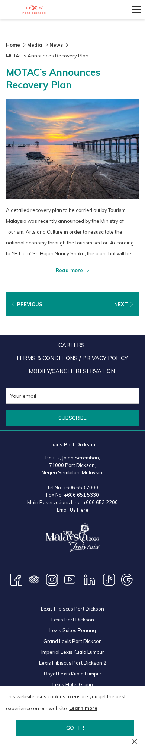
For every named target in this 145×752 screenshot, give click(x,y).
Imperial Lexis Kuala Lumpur (72, 652)
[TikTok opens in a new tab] (109, 579)
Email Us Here (72, 510)
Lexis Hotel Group (72, 684)
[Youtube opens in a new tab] (70, 579)
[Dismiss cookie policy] (134, 741)
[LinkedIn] (89, 579)
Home (13, 45)
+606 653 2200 (100, 502)
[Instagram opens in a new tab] (52, 579)
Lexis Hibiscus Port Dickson (72, 609)
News (56, 45)
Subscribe (72, 418)
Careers (71, 345)
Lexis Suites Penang (72, 630)
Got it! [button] (75, 727)
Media (34, 45)
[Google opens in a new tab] (127, 579)
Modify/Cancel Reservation (72, 371)
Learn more (83, 708)
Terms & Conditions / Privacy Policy (72, 358)
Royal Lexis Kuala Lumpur (73, 674)
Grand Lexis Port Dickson (73, 641)
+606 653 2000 (80, 487)
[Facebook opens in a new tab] (16, 579)
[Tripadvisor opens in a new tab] (34, 579)
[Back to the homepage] (34, 9)
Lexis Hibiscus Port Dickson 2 (72, 663)
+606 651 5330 (81, 495)
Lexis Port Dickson (72, 619)
